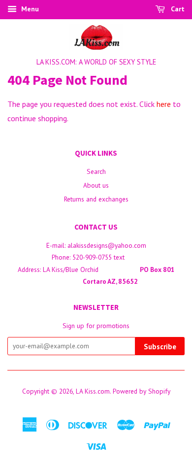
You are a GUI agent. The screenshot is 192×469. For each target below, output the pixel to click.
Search (96, 171)
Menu (29, 8)
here (164, 104)
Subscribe (160, 346)
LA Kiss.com (93, 391)
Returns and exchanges (96, 199)
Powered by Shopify (141, 391)
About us (96, 185)
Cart (177, 8)
